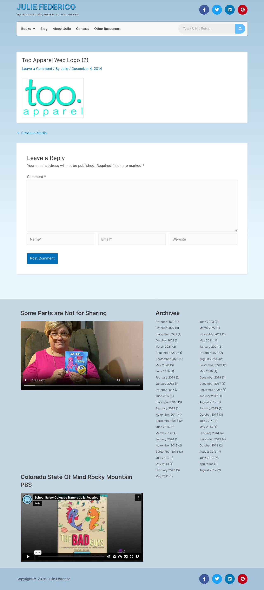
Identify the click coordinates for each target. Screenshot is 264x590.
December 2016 (166, 402)
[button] (28, 29)
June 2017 (163, 396)
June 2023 (206, 322)
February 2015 (165, 408)
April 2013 (206, 464)
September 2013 (167, 451)
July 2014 (206, 420)
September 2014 (167, 420)
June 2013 (206, 457)
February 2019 (165, 377)
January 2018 (165, 383)
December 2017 (210, 383)
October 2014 (208, 414)
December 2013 (210, 439)
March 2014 (164, 433)
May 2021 (206, 340)
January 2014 (165, 439)
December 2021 (166, 334)
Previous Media (32, 133)
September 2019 (210, 365)
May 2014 (206, 427)
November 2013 (166, 445)
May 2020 (162, 365)
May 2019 (206, 371)
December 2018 (210, 377)
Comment (36, 177)
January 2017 (208, 396)
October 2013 (208, 445)
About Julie (62, 29)
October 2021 (165, 340)
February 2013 (165, 470)
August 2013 (208, 451)
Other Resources (107, 29)
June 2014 (163, 427)
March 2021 (163, 346)
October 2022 (165, 328)
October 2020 (208, 352)
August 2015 (208, 402)
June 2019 (163, 371)
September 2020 (167, 359)
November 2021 (210, 334)
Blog (43, 29)
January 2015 (208, 408)
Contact (82, 29)
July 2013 (162, 457)
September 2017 (210, 389)
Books (26, 29)
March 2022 (207, 328)
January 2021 (208, 346)
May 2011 (162, 476)
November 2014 (166, 414)
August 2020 (208, 359)
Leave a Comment (37, 69)
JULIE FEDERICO (46, 6)
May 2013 (162, 464)
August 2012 (207, 470)
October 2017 (165, 389)
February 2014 (209, 433)
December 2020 (166, 352)
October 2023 (165, 322)
